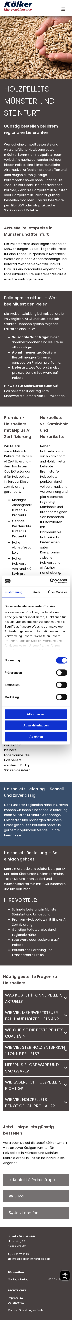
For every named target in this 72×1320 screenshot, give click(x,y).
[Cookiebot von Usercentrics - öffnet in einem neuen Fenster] (50, 581)
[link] (66, 998)
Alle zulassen (36, 714)
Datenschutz (16, 1303)
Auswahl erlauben (36, 725)
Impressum (15, 1298)
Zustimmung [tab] (13, 592)
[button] (36, 1179)
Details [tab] (35, 592)
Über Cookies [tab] (57, 592)
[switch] (61, 672)
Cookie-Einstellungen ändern (27, 1310)
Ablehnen (36, 736)
